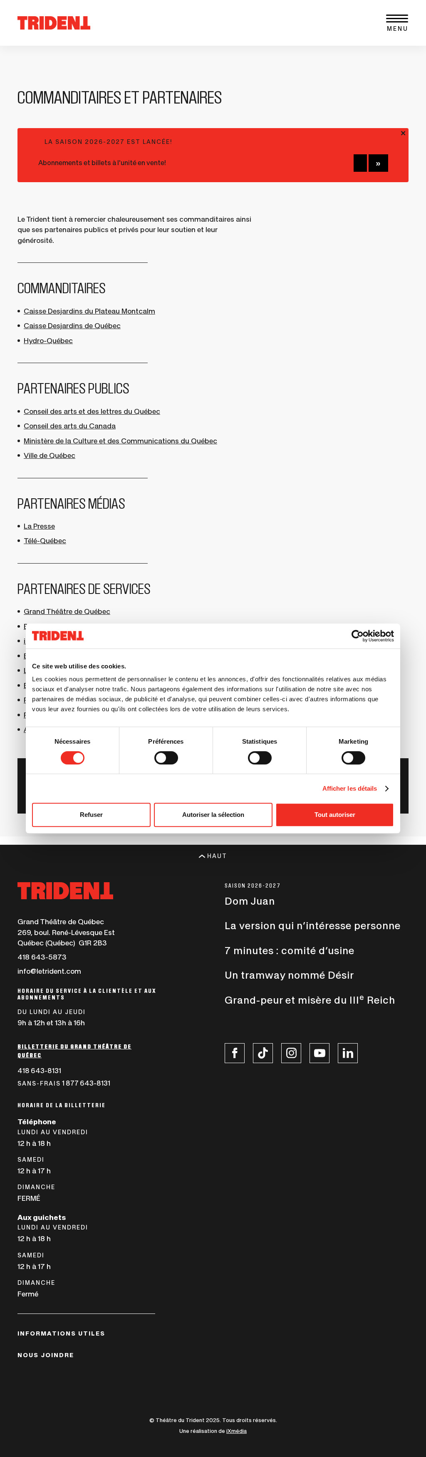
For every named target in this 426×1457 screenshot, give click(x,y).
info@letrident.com (49, 971)
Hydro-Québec (48, 340)
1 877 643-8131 (83, 1084)
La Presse (39, 526)
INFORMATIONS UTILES (61, 1333)
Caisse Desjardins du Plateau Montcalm (89, 311)
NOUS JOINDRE (45, 1355)
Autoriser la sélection (213, 814)
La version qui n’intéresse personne (313, 925)
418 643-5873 (42, 957)
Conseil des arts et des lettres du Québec (92, 411)
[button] (397, 23)
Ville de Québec (49, 455)
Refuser (91, 814)
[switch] (166, 757)
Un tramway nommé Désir (289, 975)
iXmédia (236, 1431)
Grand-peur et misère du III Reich (310, 1000)
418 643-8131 (58, 1071)
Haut (217, 856)
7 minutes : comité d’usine (289, 950)
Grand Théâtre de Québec (67, 611)
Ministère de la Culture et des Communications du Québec (120, 440)
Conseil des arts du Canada (70, 425)
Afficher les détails (349, 788)
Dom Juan (250, 901)
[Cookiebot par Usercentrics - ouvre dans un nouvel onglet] (357, 636)
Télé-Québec (45, 540)
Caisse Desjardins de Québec (72, 325)
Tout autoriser (335, 814)
